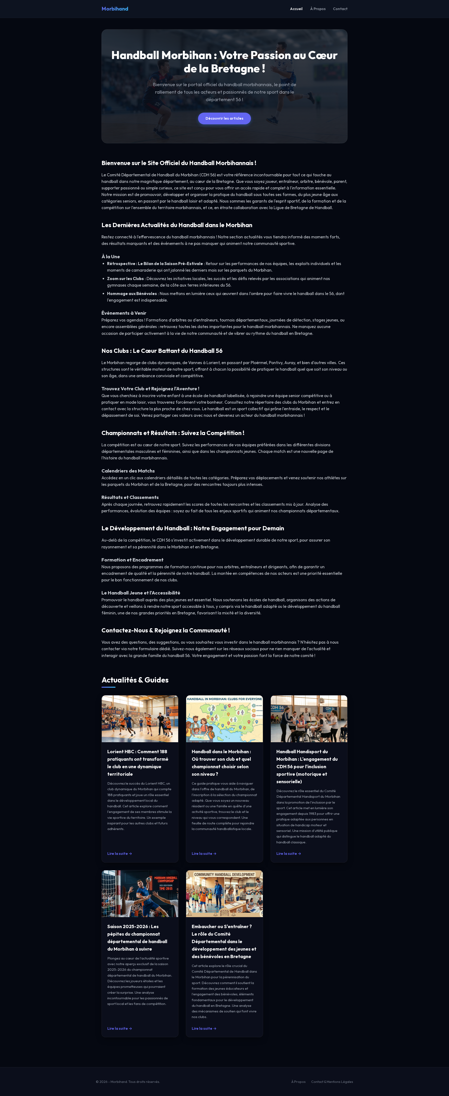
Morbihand (114, 8)
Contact (340, 8)
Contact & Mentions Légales (332, 1082)
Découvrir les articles (224, 118)
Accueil (296, 8)
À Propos (318, 8)
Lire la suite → (119, 853)
